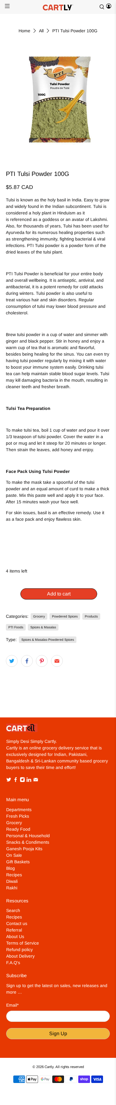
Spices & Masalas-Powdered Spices (47, 639)
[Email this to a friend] (57, 661)
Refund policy (19, 949)
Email (12, 1005)
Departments (19, 809)
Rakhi (11, 887)
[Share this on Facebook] (27, 661)
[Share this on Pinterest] (42, 661)
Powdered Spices (65, 616)
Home (24, 31)
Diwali (12, 881)
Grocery (39, 616)
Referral (14, 930)
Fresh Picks (17, 816)
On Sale (14, 855)
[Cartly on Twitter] (8, 780)
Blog (10, 868)
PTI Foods (15, 627)
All (41, 31)
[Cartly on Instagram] (22, 780)
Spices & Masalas (43, 627)
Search (13, 910)
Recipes (14, 874)
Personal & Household (28, 835)
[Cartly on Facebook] (15, 780)
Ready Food (18, 829)
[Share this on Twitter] (12, 661)
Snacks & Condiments (27, 842)
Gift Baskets (18, 861)
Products (91, 616)
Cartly (49, 1067)
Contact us (16, 923)
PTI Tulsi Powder (22, 273)
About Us (15, 936)
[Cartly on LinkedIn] (29, 780)
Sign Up (58, 1033)
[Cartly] (58, 7)
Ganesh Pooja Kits (24, 848)
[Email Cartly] (35, 780)
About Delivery (20, 956)
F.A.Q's (13, 962)
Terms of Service (22, 943)
